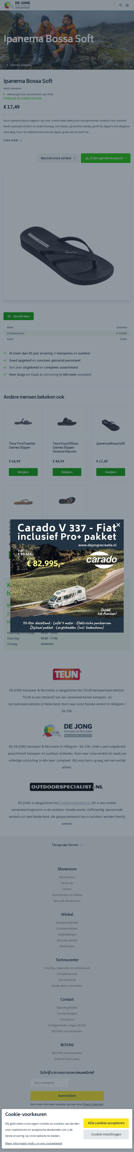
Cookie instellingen (106, 1135)
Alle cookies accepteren (106, 1123)
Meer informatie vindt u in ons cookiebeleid (33, 1143)
